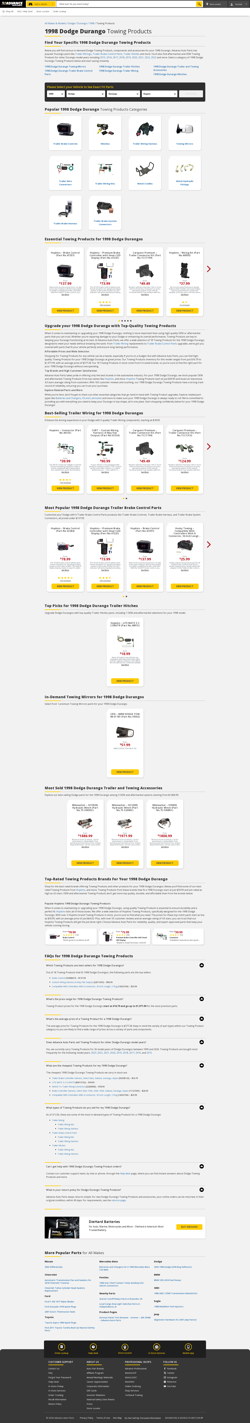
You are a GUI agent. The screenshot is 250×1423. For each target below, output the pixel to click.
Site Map (117, 1417)
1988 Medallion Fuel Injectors (168, 1306)
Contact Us (53, 1368)
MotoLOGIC (131, 1377)
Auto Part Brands (95, 1368)
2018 (121, 57)
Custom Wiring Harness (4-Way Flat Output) (72, 982)
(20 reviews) (105, 305)
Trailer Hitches (131, 54)
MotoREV (129, 1381)
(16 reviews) (65, 482)
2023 (153, 57)
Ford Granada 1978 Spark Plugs (60, 1306)
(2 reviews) (185, 305)
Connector (174, 937)
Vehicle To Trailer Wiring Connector (68, 1086)
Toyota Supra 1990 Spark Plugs (60, 1322)
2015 (102, 57)
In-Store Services (57, 1390)
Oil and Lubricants (92, 398)
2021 (141, 57)
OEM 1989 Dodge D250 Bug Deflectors (173, 1267)
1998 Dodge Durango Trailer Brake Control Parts (68, 72)
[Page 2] (122, 321)
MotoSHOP (130, 1372)
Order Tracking (55, 1395)
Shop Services (132, 1390)
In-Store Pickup (56, 1386)
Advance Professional (135, 1368)
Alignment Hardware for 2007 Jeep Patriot (175, 1319)
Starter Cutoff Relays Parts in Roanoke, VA (120, 1298)
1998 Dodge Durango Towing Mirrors (65, 66)
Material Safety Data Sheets (101, 1399)
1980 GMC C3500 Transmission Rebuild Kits (175, 1293)
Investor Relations (96, 1395)
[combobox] (129, 4)
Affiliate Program (95, 1372)
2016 (109, 57)
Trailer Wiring (120, 343)
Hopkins (109, 378)
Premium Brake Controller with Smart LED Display (131, 938)
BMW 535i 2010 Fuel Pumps (167, 1280)
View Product (65, 310)
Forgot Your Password (59, 1377)
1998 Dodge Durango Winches (170, 74)
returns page (118, 1200)
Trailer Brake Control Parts (107, 54)
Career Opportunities (97, 1381)
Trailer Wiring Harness (68, 1128)
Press (90, 1403)
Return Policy (54, 1403)
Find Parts (191, 93)
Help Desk (53, 1381)
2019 (128, 57)
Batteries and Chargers (68, 398)
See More (65, 294)
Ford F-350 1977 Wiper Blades (59, 1301)
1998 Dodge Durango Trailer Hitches (119, 66)
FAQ (50, 1372)
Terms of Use (103, 1417)
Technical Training (134, 1395)
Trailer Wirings (83, 54)
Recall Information (57, 1399)
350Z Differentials (53, 1267)
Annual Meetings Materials (100, 1377)
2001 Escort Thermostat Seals (60, 1311)
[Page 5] (131, 321)
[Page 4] (128, 321)
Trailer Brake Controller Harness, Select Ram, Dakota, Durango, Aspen (85, 1078)
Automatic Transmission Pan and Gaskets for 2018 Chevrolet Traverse (68, 1281)
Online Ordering (133, 1386)
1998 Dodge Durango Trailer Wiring (118, 70)
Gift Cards (92, 1390)
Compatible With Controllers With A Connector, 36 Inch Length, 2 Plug (84, 986)
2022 (147, 57)
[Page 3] (125, 321)
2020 (134, 57)
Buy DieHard (189, 1227)
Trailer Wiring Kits (66, 1124)
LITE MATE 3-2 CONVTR (63, 1082)
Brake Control (68, 937)
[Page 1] (119, 321)
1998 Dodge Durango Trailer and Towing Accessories (176, 68)
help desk (125, 1173)
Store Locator (93, 1408)
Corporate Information (98, 1386)
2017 (115, 57)
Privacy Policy (86, 1417)
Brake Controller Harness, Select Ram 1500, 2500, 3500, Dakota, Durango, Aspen (90, 1090)
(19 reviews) (65, 580)
